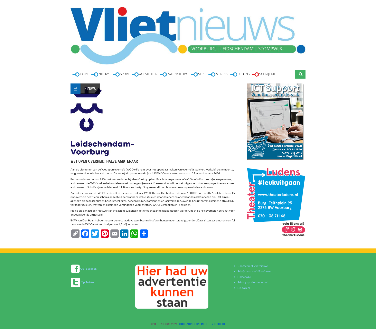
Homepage (244, 276)
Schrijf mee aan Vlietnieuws (254, 271)
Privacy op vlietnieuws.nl (253, 282)
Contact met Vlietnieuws (253, 265)
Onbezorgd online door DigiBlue (202, 324)
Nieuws (90, 89)
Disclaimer (244, 287)
